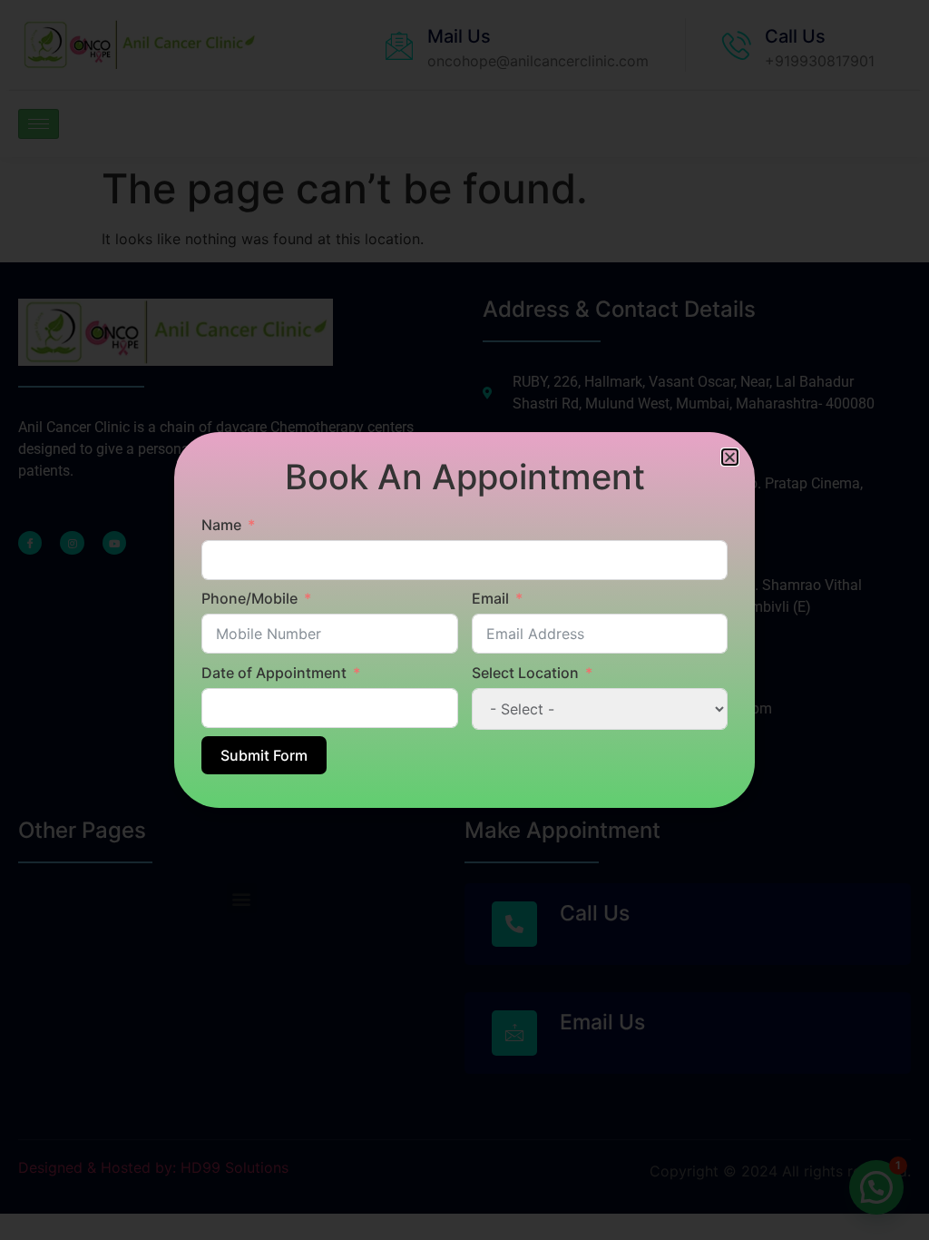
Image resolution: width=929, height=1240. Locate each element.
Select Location (525, 673)
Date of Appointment (274, 673)
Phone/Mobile (249, 598)
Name (221, 525)
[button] (730, 457)
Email (490, 598)
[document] (464, 620)
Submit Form (264, 755)
